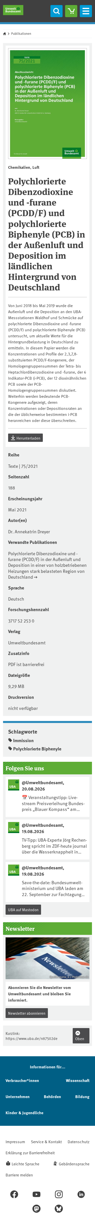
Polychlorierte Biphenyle (37, 748)
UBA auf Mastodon (23, 909)
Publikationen (21, 33)
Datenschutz (78, 1141)
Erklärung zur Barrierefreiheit (30, 1152)
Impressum (15, 1141)
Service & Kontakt (46, 1141)
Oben (79, 1038)
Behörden (52, 1096)
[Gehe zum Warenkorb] (71, 11)
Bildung (82, 1096)
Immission (23, 740)
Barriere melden (19, 1174)
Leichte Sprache (25, 1163)
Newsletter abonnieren (26, 1013)
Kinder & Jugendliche (24, 1112)
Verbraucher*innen (22, 1080)
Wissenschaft (77, 1080)
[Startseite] (13, 10)
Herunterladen (28, 438)
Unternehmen (18, 1096)
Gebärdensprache (74, 1163)
